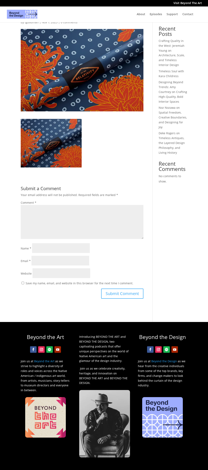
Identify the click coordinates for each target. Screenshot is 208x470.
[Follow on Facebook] (33, 349)
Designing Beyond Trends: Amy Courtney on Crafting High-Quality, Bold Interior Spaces (173, 91)
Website (26, 273)
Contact (187, 14)
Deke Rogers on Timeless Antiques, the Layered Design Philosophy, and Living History (172, 142)
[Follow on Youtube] (57, 349)
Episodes (156, 14)
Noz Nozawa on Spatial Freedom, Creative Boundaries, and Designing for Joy (173, 117)
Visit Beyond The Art (187, 3)
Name (26, 248)
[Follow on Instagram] (41, 349)
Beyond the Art (44, 361)
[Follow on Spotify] (49, 349)
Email (26, 261)
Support (172, 14)
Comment (28, 203)
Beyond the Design (164, 361)
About (141, 14)
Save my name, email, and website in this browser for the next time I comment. (79, 283)
